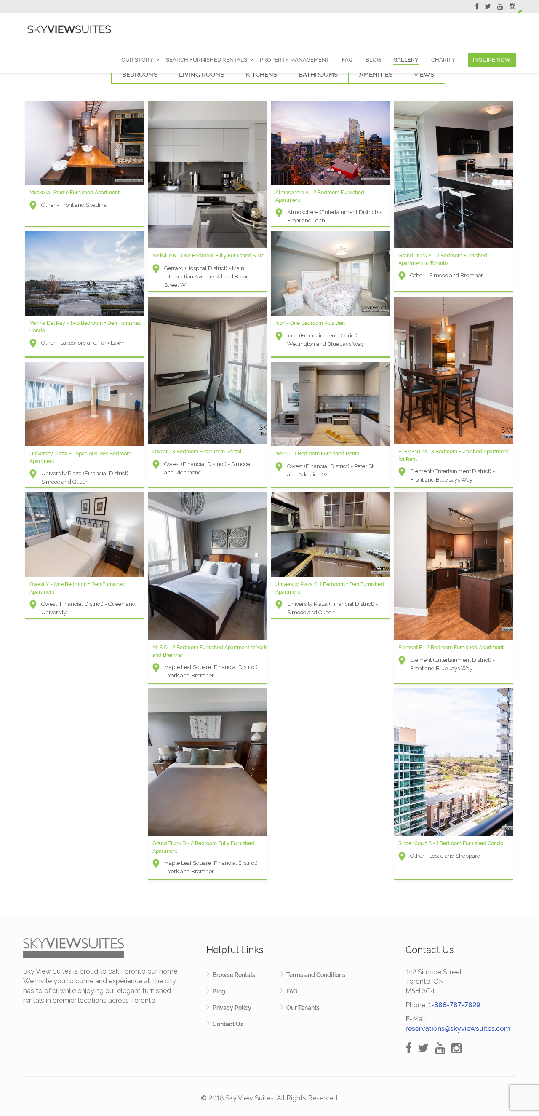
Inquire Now (492, 59)
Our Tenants (303, 1007)
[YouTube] (500, 7)
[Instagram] (512, 7)
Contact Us (228, 1024)
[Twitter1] (488, 7)
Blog (373, 59)
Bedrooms (139, 74)
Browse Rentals (234, 974)
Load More (269, 898)
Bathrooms (318, 74)
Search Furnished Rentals (206, 59)
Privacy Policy (232, 1007)
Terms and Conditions (315, 974)
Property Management (294, 59)
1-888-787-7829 (454, 1005)
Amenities (375, 74)
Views (424, 74)
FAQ (347, 59)
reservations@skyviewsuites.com (458, 1029)
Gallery (406, 59)
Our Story (137, 59)
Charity (443, 59)
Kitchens (261, 74)
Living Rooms (201, 74)
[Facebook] (476, 7)
